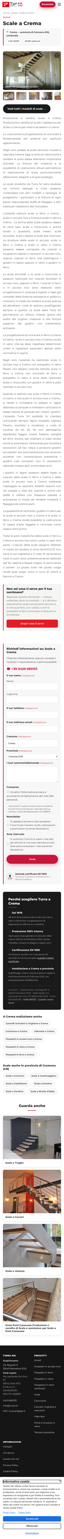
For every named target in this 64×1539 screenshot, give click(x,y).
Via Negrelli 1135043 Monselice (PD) (15, 1367)
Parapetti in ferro (43, 1372)
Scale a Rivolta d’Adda (43, 1091)
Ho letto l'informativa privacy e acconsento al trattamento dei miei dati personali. (30, 796)
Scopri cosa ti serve (32, 623)
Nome (10, 681)
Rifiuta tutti (32, 1526)
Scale (14, 13)
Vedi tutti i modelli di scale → (26, 108)
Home (6, 13)
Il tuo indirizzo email (26, 722)
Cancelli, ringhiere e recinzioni (45, 1409)
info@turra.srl (10, 1405)
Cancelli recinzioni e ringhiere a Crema (27, 1023)
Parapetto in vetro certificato (44, 1387)
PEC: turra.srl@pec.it (14, 1411)
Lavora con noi (11, 1459)
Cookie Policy (10, 1471)
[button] (32, 70)
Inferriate (39, 1416)
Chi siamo (8, 1453)
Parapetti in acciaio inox (47, 1366)
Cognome (12, 694)
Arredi (37, 1360)
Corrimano (40, 1400)
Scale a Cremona (15, 1075)
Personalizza (32, 1533)
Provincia (19, 750)
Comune (19, 736)
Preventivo (47, 4)
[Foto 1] (8, 96)
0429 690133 (29, 999)
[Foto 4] (47, 96)
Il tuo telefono (22, 708)
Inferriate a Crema (44, 1031)
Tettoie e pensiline (44, 1432)
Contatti (7, 1446)
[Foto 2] (21, 96)
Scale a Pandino (14, 1091)
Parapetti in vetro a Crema (20, 1047)
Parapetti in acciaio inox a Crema (24, 1039)
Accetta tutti (32, 1518)
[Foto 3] (34, 96)
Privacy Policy (10, 1465)
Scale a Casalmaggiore (43, 1075)
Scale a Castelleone (16, 1083)
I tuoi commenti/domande (30, 762)
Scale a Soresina (43, 1083)
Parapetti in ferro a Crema (20, 1054)
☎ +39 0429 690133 (22, 669)
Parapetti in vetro (43, 1379)
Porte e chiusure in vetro (44, 1424)
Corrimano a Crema (16, 1031)
